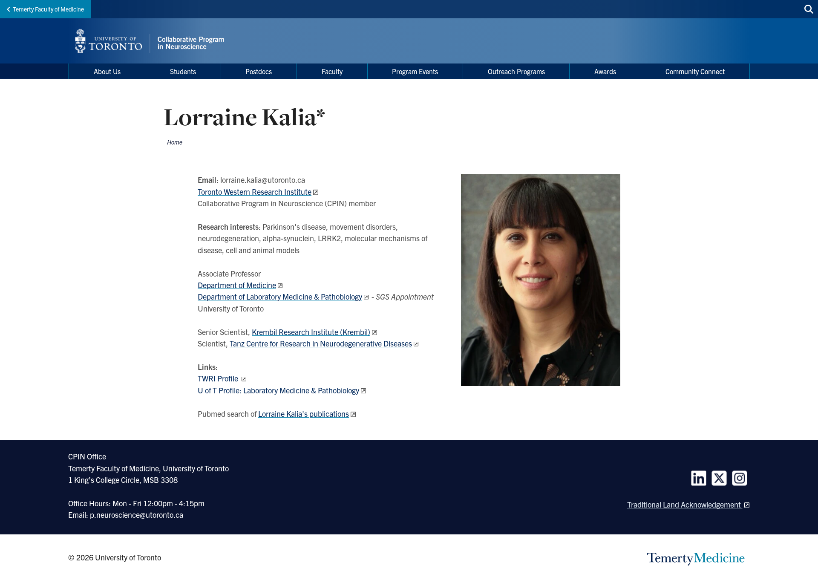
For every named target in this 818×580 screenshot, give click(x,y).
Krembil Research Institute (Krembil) (311, 332)
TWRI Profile (219, 378)
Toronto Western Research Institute (254, 191)
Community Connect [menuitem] (695, 71)
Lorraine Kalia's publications (303, 413)
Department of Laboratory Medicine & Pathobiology (280, 296)
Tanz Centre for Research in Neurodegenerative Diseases (321, 343)
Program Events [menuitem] (415, 71)
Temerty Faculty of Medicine (48, 9)
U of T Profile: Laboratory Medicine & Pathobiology (278, 390)
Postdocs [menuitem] (258, 71)
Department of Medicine (237, 285)
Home (174, 142)
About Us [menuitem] (107, 71)
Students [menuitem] (183, 71)
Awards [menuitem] (605, 71)
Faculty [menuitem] (332, 71)
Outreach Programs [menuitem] (516, 71)
